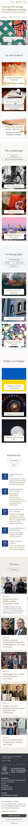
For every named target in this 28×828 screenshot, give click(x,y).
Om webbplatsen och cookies (9, 795)
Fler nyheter (14, 569)
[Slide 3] (17, 43)
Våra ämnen (14, 156)
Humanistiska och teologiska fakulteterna (13, 12)
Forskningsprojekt (14, 259)
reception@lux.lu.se (6, 789)
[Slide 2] (14, 43)
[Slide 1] (11, 43)
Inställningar (14, 823)
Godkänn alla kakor (14, 815)
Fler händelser (14, 460)
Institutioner (6, 760)
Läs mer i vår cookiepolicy (8, 811)
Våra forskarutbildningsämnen (14, 159)
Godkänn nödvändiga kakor (14, 819)
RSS (13, 465)
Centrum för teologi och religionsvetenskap (13, 8)
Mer (25, 17)
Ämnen (18, 17)
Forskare (7, 263)
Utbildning (4, 17)
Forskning (11, 17)
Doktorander (20, 263)
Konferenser (14, 266)
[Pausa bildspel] (25, 42)
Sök (13, 2)
